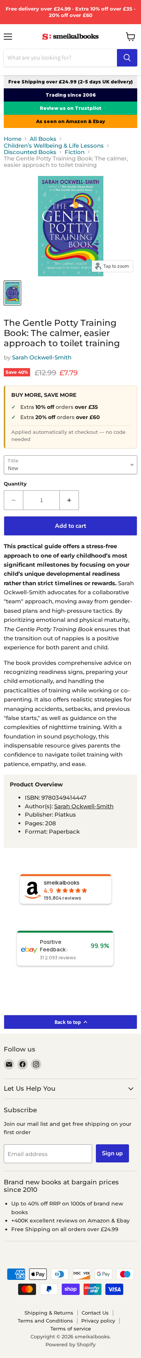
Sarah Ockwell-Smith (41, 357)
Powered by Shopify (70, 1344)
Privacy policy (98, 1321)
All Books (43, 139)
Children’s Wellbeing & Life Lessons (54, 145)
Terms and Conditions (45, 1321)
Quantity (15, 484)
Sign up (112, 1153)
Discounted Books (30, 152)
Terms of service (70, 1329)
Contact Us (95, 1313)
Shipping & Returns (48, 1313)
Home (12, 139)
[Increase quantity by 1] (69, 500)
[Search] (127, 57)
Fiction (75, 152)
